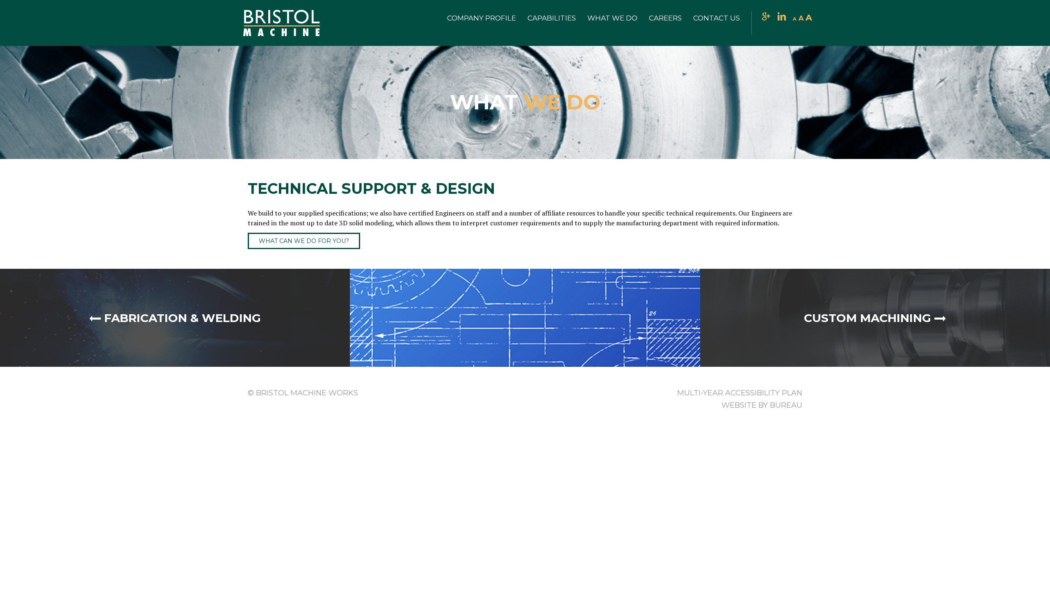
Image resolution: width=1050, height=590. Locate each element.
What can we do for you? (304, 241)
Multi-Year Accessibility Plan (739, 392)
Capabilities (551, 18)
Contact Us (716, 18)
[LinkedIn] (781, 17)
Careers (665, 18)
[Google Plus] (766, 17)
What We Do (612, 18)
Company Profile (481, 18)
